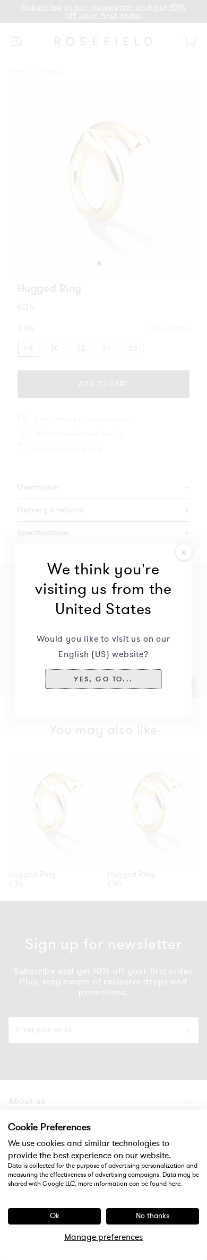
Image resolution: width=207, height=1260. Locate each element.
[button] (103, 679)
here (174, 1183)
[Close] (184, 552)
